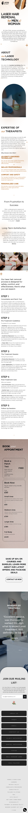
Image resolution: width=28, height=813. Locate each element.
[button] (7, 650)
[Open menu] (25, 3)
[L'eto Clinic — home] (5, 3)
